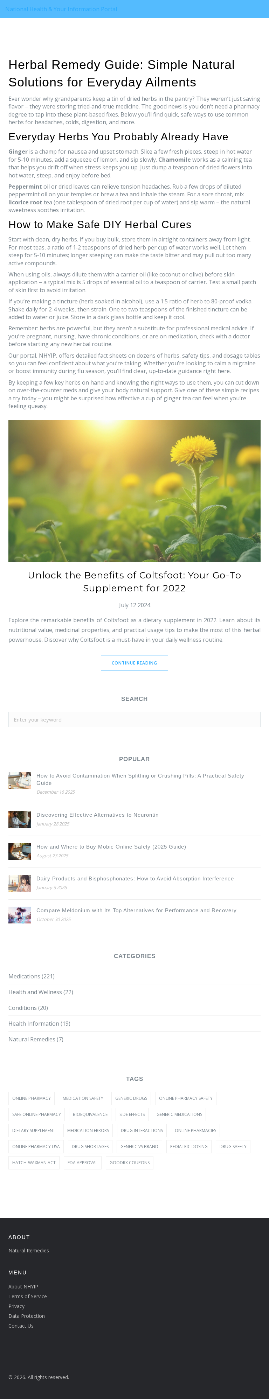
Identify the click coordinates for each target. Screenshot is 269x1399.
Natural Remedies (35, 1039)
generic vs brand (139, 1147)
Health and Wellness (40, 992)
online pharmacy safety (186, 1098)
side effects (132, 1114)
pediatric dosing (189, 1147)
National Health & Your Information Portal (61, 9)
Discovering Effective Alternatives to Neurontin (97, 815)
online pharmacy (31, 1098)
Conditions (28, 1008)
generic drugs (131, 1098)
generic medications (179, 1114)
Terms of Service (27, 1296)
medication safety (83, 1098)
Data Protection (26, 1316)
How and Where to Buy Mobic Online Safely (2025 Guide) (111, 847)
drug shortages (90, 1147)
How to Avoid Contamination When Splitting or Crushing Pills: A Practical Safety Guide (140, 779)
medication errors (88, 1130)
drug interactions (142, 1130)
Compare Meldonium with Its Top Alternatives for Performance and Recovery (136, 910)
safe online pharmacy (36, 1114)
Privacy (16, 1306)
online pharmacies (195, 1130)
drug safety (233, 1147)
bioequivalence (90, 1114)
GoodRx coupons (130, 1163)
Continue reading (134, 663)
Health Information (39, 1023)
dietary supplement (33, 1130)
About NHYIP (23, 1286)
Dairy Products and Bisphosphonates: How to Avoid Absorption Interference (135, 878)
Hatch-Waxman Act (34, 1163)
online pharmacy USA (36, 1147)
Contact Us (21, 1325)
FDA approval (83, 1163)
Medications (31, 976)
